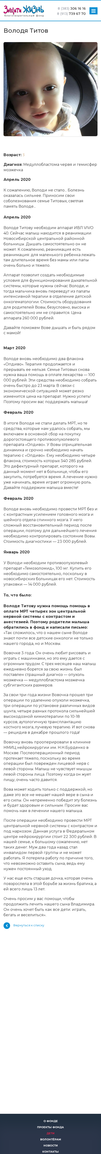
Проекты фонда (50, 1127)
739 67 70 (71, 14)
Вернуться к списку (28, 925)
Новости (50, 1145)
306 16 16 (72, 8)
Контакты (50, 1151)
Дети (50, 1133)
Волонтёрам (50, 1139)
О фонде (50, 1121)
